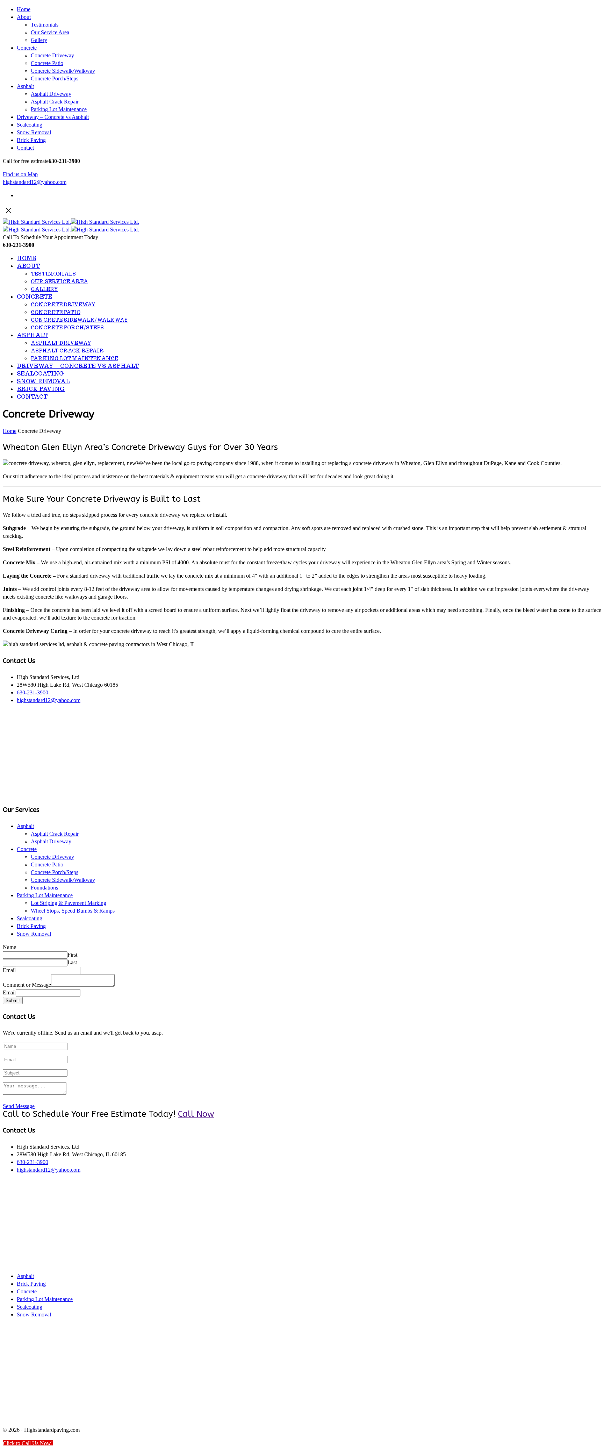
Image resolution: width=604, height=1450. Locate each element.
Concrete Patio (47, 63)
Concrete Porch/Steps (54, 78)
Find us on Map (20, 174)
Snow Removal (34, 132)
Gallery (39, 40)
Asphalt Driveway (51, 94)
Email (9, 970)
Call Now (196, 1114)
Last (72, 962)
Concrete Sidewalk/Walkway (63, 71)
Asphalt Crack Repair (55, 102)
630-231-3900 (32, 692)
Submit (13, 1000)
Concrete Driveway (52, 55)
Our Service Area (50, 32)
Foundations (44, 888)
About (24, 17)
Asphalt (25, 86)
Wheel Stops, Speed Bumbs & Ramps (73, 911)
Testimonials (44, 25)
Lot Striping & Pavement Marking (68, 903)
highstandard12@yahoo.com (34, 182)
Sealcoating (29, 125)
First (72, 955)
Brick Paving (31, 140)
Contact (25, 148)
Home (23, 9)
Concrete (27, 48)
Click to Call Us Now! (28, 1443)
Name (9, 947)
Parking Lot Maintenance (59, 109)
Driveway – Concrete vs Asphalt (53, 117)
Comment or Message (27, 985)
